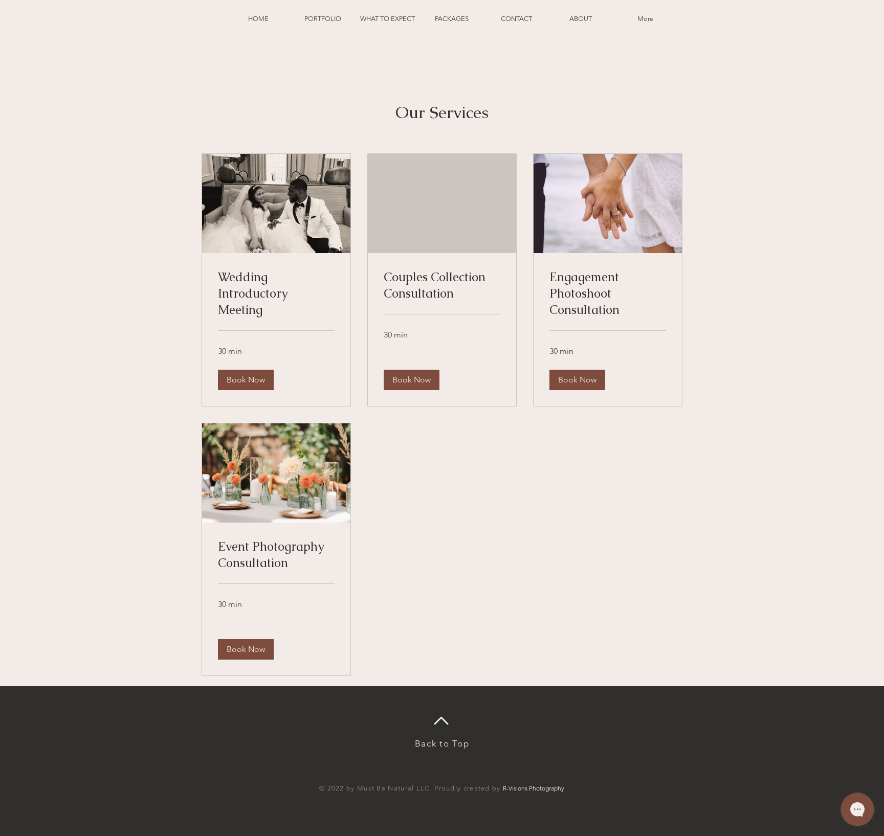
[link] (276, 293)
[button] (246, 380)
